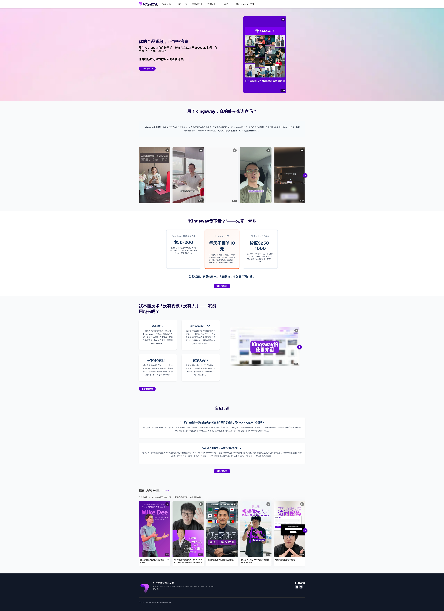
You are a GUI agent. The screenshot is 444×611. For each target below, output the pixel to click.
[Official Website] (296, 587)
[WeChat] (301, 587)
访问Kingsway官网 (245, 4)
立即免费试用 (147, 69)
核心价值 (183, 4)
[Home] (148, 4)
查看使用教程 (147, 389)
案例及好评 (197, 4)
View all (165, 490)
